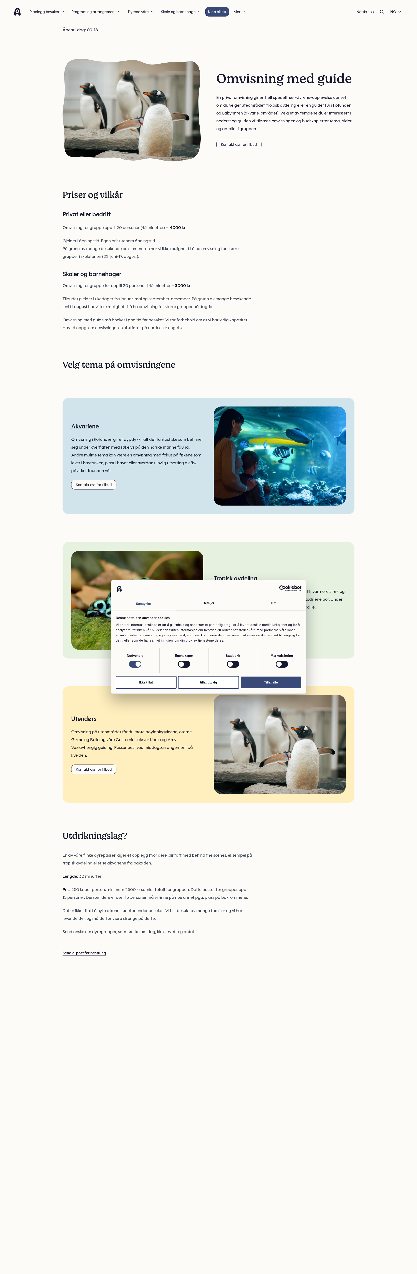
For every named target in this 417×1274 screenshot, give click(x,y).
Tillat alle (271, 682)
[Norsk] (17, 11)
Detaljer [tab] (209, 603)
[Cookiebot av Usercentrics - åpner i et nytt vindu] (282, 588)
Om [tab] (273, 603)
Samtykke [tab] (143, 603)
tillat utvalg (208, 682)
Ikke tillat (146, 682)
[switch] (184, 664)
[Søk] (382, 12)
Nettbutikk (365, 11)
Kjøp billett (217, 11)
